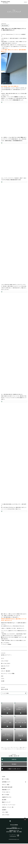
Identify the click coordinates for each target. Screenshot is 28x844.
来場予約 (14, 759)
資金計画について (6, 789)
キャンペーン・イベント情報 (7, 673)
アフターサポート (6, 792)
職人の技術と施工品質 (7, 787)
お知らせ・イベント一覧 (7, 807)
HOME (3, 776)
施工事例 (3, 668)
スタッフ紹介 (5, 812)
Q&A (2, 676)
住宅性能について (6, 781)
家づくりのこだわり (5, 25)
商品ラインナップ (6, 802)
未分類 (2, 681)
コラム (2, 678)
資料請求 (14, 764)
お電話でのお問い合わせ (14, 769)
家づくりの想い (5, 779)
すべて (2, 658)
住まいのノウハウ (5, 666)
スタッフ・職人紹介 (5, 671)
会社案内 (4, 809)
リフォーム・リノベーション (8, 804)
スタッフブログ (4, 661)
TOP (25, 819)
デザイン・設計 (5, 784)
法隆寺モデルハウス (6, 797)
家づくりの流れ (5, 794)
